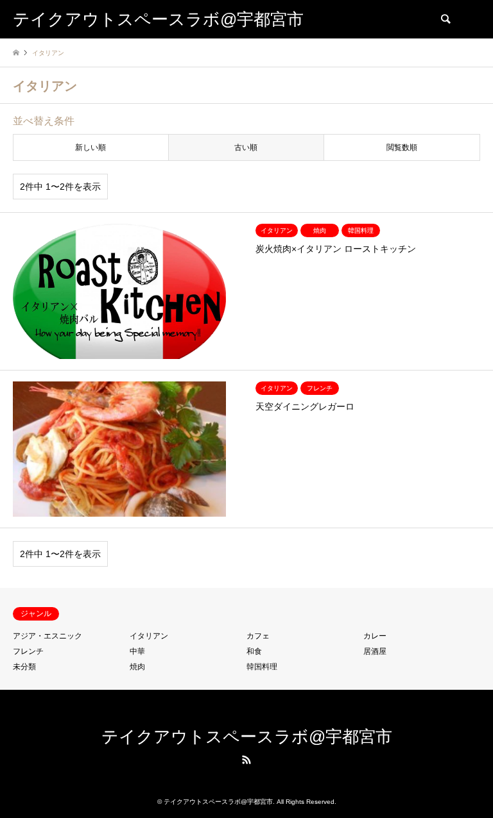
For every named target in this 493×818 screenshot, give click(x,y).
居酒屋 (374, 651)
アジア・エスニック (47, 635)
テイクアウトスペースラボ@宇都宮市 (246, 736)
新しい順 (90, 147)
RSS (246, 759)
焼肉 (137, 666)
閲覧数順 (401, 147)
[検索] (445, 19)
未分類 (24, 666)
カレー (374, 635)
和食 (254, 651)
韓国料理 (261, 666)
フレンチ (28, 651)
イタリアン (149, 635)
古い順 (245, 147)
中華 (137, 651)
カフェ (258, 635)
